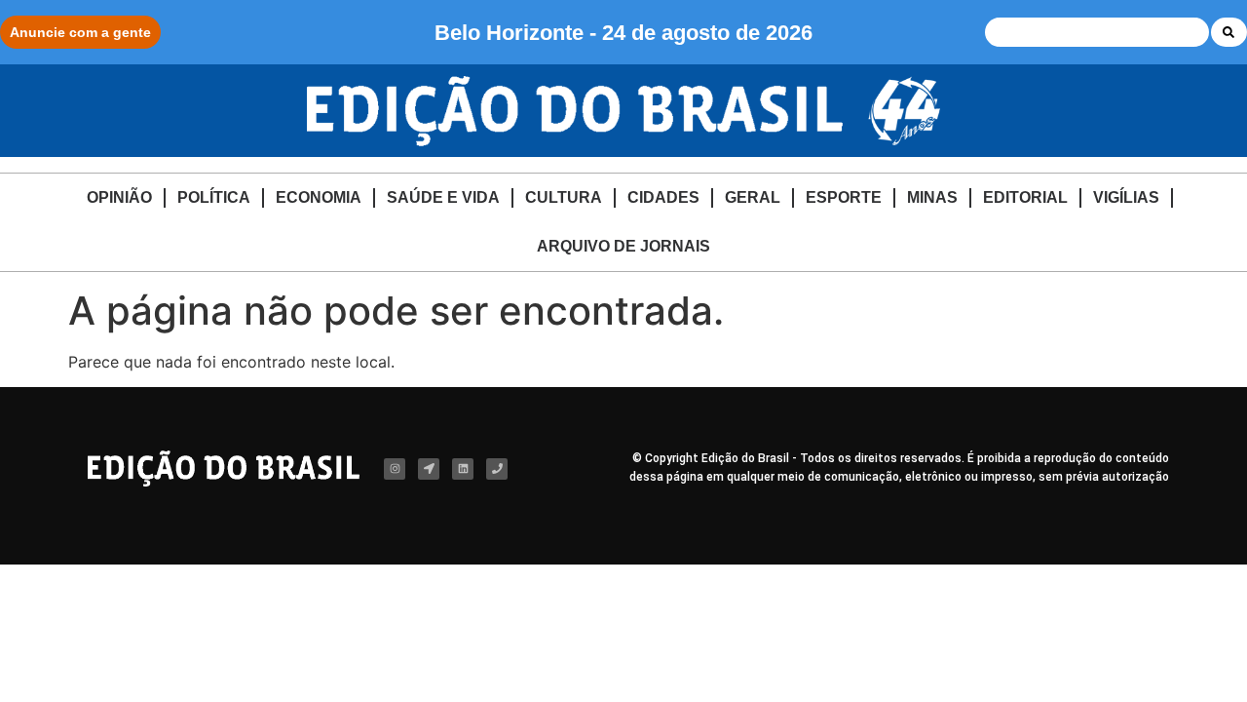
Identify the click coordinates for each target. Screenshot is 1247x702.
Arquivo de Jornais (623, 246)
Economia (318, 197)
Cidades (663, 197)
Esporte (844, 197)
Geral (752, 197)
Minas (932, 197)
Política (213, 197)
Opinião (119, 197)
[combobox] (1097, 32)
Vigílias (1126, 197)
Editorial (1025, 197)
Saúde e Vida (443, 197)
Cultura (563, 197)
